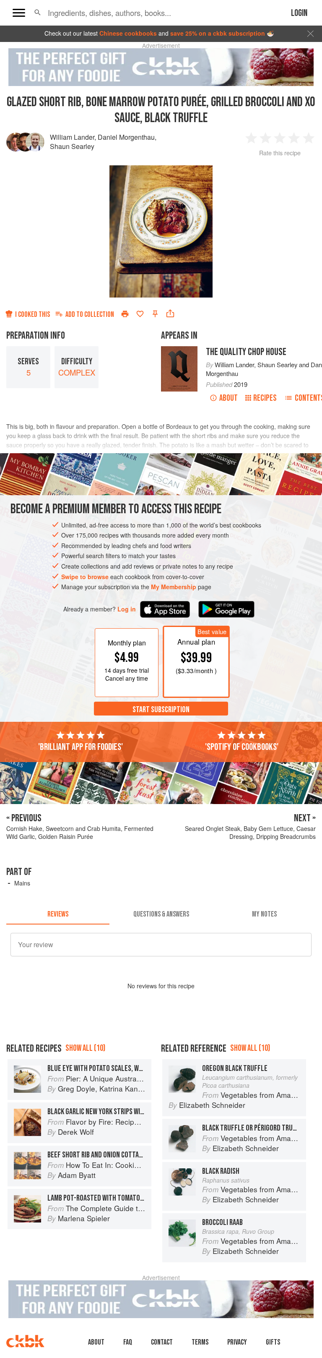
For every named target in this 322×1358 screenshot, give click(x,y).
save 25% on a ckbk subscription (217, 33)
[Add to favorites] (140, 313)
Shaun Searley (72, 146)
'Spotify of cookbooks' (241, 747)
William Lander (72, 137)
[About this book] (179, 350)
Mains (22, 883)
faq (127, 1342)
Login (299, 13)
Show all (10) (85, 1048)
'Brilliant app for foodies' (80, 747)
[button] (38, 12)
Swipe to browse (85, 576)
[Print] (124, 313)
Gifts (273, 1342)
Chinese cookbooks (128, 33)
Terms (200, 1342)
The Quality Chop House (246, 352)
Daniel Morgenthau (126, 137)
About (228, 398)
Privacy (237, 1342)
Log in (126, 609)
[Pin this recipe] (155, 313)
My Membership (173, 586)
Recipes (265, 398)
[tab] (57, 914)
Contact (162, 1342)
